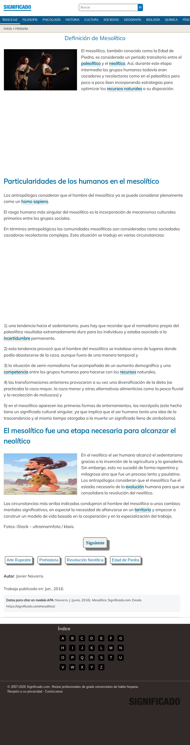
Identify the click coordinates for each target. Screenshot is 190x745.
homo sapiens (34, 201)
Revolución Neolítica (85, 560)
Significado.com (17, 7)
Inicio (8, 28)
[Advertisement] (95, 133)
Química (171, 20)
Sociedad (111, 20)
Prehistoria (48, 560)
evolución (135, 486)
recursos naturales (124, 88)
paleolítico (91, 63)
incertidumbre (17, 338)
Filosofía (30, 20)
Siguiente (95, 542)
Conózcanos (54, 691)
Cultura (91, 20)
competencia (16, 371)
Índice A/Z (10, 20)
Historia (72, 20)
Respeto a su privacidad (24, 691)
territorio (143, 509)
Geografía (132, 20)
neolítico (117, 63)
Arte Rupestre (19, 560)
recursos (128, 371)
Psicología (52, 20)
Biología (153, 20)
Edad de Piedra (125, 560)
